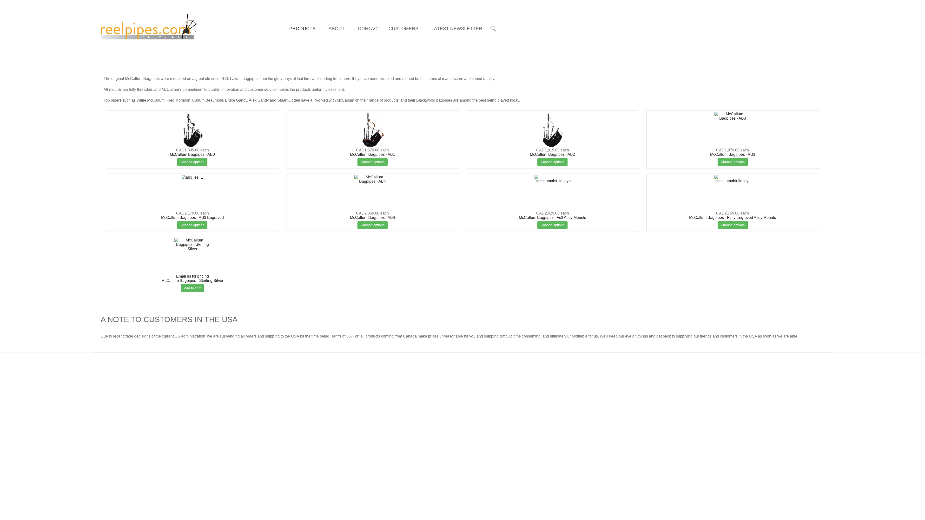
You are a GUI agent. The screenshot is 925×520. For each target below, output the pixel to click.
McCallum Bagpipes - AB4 (372, 217)
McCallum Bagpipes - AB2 (552, 154)
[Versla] (149, 28)
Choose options (192, 162)
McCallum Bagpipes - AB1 (372, 154)
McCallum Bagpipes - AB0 (192, 154)
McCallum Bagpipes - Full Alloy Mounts (552, 217)
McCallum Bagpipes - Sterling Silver (192, 281)
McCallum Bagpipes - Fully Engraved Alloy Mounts (732, 217)
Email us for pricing (192, 276)
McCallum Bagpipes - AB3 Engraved (192, 217)
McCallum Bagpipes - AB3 (732, 154)
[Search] (494, 28)
